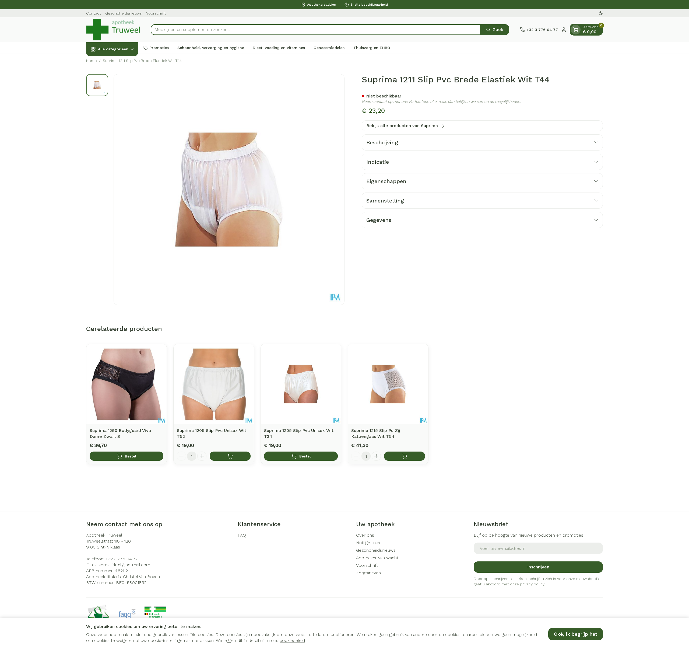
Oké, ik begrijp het (575, 634)
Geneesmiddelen (329, 48)
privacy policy (532, 584)
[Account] (564, 29)
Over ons (365, 535)
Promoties (159, 48)
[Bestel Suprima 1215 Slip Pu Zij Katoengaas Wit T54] (404, 456)
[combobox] (316, 29)
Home (91, 60)
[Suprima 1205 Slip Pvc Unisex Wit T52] (214, 384)
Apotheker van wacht (377, 557)
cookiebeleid (292, 640)
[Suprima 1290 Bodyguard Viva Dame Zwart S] (126, 384)
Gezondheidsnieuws (123, 13)
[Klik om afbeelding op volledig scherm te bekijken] (229, 189)
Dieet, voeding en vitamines (279, 48)
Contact (93, 13)
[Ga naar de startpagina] (113, 30)
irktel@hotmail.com (131, 564)
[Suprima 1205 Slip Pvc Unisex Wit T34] (301, 384)
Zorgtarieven (368, 572)
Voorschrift (156, 13)
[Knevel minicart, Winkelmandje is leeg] (576, 29)
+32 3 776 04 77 (122, 558)
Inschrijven (538, 566)
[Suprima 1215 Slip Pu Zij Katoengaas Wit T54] (388, 384)
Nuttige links (368, 542)
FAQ (242, 535)
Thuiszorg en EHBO (371, 48)
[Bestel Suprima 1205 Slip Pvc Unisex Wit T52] (230, 456)
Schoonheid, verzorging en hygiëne (210, 48)
